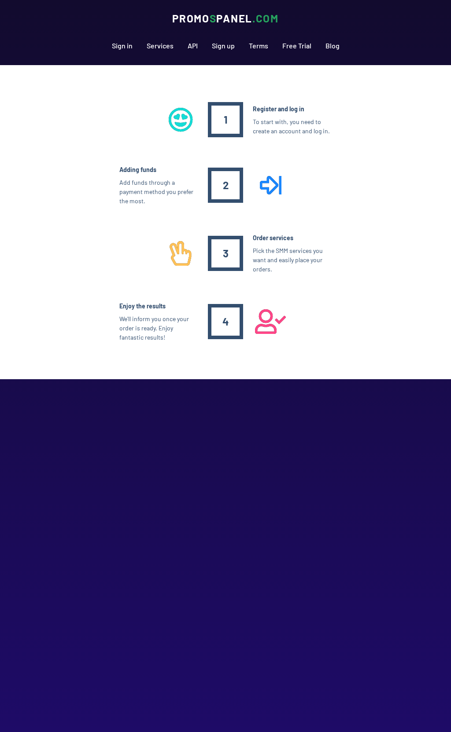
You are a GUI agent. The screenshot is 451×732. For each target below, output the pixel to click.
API (193, 45)
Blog (332, 45)
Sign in (122, 45)
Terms (258, 45)
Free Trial (296, 45)
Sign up (223, 45)
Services (160, 45)
